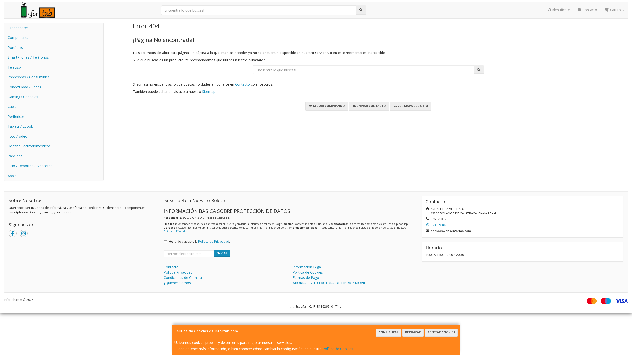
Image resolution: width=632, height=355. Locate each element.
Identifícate (560, 9)
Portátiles (15, 47)
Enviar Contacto (371, 106)
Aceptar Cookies (441, 332)
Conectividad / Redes (24, 87)
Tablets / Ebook (20, 126)
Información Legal (307, 267)
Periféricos (16, 116)
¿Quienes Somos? (178, 282)
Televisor (15, 67)
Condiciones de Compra (183, 277)
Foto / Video (17, 136)
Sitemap (208, 91)
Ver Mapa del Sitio (412, 106)
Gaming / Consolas (23, 96)
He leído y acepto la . (199, 241)
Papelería (15, 156)
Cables (13, 106)
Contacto (589, 9)
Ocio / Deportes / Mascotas (30, 165)
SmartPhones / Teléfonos (28, 57)
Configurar (389, 332)
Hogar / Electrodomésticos (29, 146)
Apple (12, 175)
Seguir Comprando (328, 106)
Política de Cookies (338, 348)
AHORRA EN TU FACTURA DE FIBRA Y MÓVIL (329, 282)
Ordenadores (18, 27)
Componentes (19, 37)
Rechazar (413, 332)
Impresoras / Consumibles (29, 77)
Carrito (615, 9)
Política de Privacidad (176, 231)
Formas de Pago (306, 277)
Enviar (222, 253)
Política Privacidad (178, 272)
